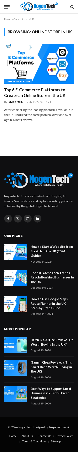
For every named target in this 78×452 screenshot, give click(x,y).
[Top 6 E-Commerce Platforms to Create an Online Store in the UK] (39, 63)
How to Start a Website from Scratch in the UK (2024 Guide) (52, 251)
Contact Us (44, 436)
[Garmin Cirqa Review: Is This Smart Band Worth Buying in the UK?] (15, 368)
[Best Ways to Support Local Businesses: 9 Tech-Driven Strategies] (15, 394)
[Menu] (7, 6)
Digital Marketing (18, 81)
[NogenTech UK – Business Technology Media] (39, 7)
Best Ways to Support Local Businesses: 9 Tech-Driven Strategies (51, 393)
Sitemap (56, 441)
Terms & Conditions (34, 441)
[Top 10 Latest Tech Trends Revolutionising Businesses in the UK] (15, 278)
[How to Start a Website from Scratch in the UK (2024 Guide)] (15, 252)
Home (7, 19)
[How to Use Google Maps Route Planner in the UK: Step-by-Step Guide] (15, 304)
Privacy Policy (64, 436)
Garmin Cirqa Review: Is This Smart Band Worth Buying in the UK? (51, 366)
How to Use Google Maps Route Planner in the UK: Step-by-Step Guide (49, 303)
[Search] (71, 6)
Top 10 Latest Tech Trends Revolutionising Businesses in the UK (52, 277)
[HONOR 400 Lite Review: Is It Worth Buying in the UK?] (15, 345)
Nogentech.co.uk (59, 427)
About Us (27, 436)
